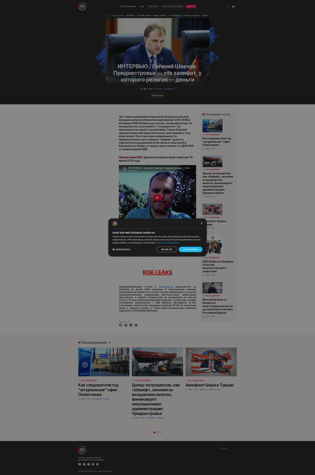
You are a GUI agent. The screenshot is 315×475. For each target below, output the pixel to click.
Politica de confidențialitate (168, 242)
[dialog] (157, 237)
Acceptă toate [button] (190, 249)
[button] (121, 249)
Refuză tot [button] (166, 249)
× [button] (201, 223)
